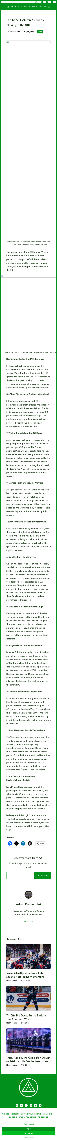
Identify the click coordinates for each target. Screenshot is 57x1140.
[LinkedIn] (35, 1105)
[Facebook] (36, 2)
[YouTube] (52, 2)
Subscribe (42, 875)
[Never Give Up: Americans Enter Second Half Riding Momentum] (28, 956)
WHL (40, 32)
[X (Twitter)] (42, 2)
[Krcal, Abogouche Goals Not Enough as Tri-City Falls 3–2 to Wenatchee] (28, 1040)
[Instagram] (47, 2)
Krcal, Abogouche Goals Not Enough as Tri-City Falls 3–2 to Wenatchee (28, 1059)
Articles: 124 (28, 921)
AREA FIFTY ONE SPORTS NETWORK (28, 6)
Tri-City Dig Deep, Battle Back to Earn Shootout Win (26, 1017)
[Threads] (31, 1105)
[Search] (8, 7)
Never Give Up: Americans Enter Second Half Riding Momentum (25, 975)
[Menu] (49, 7)
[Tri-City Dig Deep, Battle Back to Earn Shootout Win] (28, 998)
